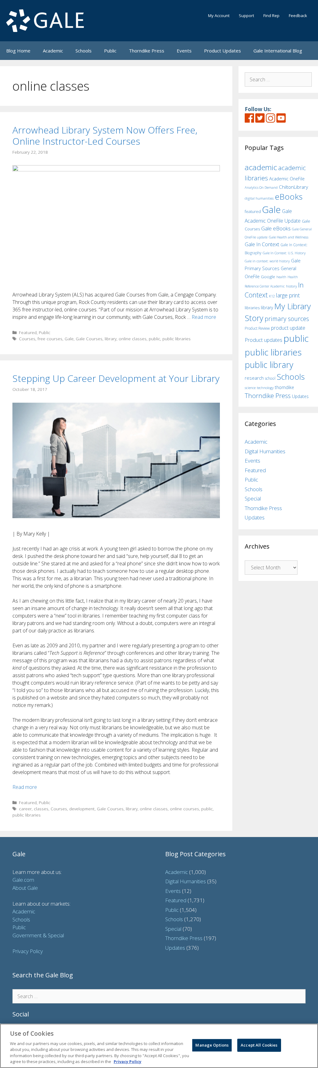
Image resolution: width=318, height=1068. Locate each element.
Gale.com (23, 879)
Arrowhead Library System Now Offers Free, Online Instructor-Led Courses (104, 135)
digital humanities (259, 198)
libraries (252, 307)
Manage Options (212, 1045)
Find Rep (271, 15)
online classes (133, 339)
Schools (83, 51)
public (154, 339)
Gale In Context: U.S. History (284, 253)
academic (261, 167)
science (250, 387)
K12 (272, 296)
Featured (28, 332)
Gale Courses (89, 339)
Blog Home (18, 51)
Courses (27, 339)
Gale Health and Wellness (288, 237)
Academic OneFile (287, 179)
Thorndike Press (146, 51)
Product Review (257, 328)
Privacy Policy (27, 951)
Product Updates (222, 51)
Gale (69, 339)
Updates (300, 396)
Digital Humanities (265, 451)
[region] (159, 1046)
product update (288, 327)
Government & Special (38, 935)
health (281, 276)
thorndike (284, 387)
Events (184, 51)
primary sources (287, 319)
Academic (53, 51)
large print (288, 295)
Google (268, 276)
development (82, 809)
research (254, 378)
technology (265, 387)
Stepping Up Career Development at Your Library (116, 378)
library (110, 339)
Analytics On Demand (261, 187)
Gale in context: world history (267, 261)
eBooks (288, 196)
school (270, 378)
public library (269, 364)
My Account (218, 15)
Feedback (298, 15)
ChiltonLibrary (293, 187)
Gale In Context (262, 244)
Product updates (263, 340)
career (25, 809)
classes (41, 809)
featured (253, 211)
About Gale (25, 887)
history (291, 285)
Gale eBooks (276, 228)
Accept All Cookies (259, 1045)
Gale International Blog (277, 51)
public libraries (176, 339)
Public (110, 51)
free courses (50, 339)
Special (253, 498)
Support (246, 15)
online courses (184, 809)
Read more (204, 317)
